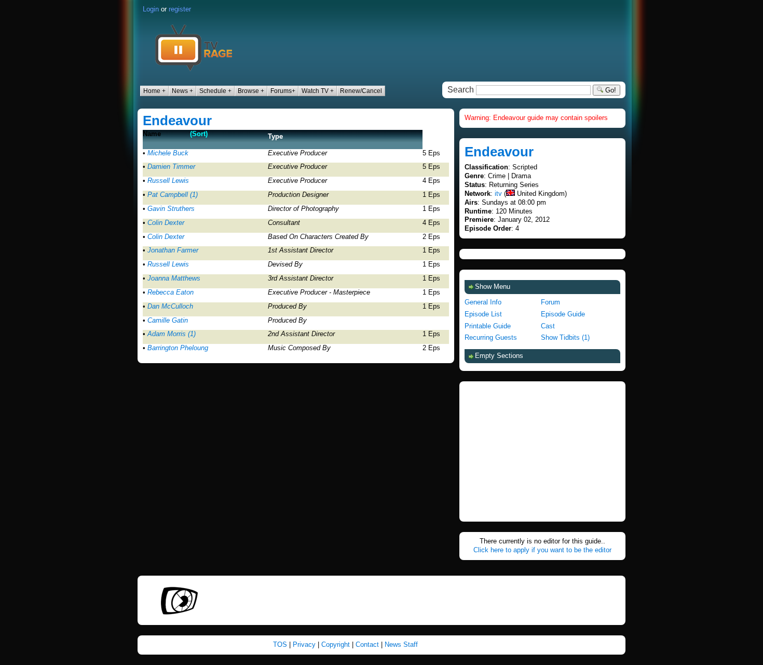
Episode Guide (563, 314)
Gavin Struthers (171, 208)
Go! (609, 90)
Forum (550, 302)
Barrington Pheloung (177, 348)
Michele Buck (167, 153)
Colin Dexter (165, 223)
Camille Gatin (167, 320)
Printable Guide (488, 326)
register (180, 9)
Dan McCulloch (170, 306)
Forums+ (282, 91)
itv (498, 193)
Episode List (483, 314)
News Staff (401, 644)
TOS (280, 644)
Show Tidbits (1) (565, 337)
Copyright (335, 644)
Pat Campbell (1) (172, 194)
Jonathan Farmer (172, 250)
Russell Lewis (168, 180)
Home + (154, 91)
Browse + (251, 91)
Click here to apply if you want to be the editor (542, 550)
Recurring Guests (491, 337)
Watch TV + (318, 91)
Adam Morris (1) (171, 334)
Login (151, 9)
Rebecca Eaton (170, 292)
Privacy (304, 644)
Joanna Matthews (173, 278)
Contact (367, 644)
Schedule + (215, 91)
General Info (483, 302)
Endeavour (177, 120)
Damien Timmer (171, 166)
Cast (548, 326)
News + (182, 91)
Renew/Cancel (361, 91)
